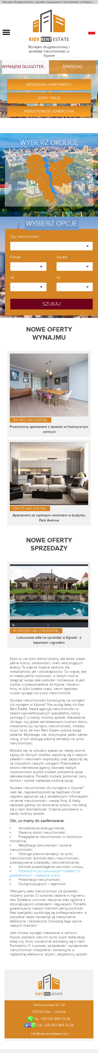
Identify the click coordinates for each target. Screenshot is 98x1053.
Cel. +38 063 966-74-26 (55, 1025)
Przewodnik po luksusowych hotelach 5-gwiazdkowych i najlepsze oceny (45, 873)
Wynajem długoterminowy (25, 66)
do (59, 278)
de (12, 278)
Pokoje (15, 257)
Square (62, 257)
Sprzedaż (72, 66)
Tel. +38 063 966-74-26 (52, 1019)
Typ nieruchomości (24, 237)
